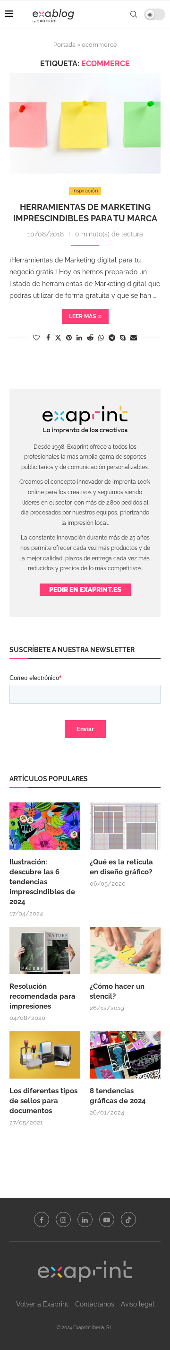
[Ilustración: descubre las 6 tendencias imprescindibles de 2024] (44, 826)
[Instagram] (63, 1219)
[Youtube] (106, 1219)
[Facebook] (41, 1219)
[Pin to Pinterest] (69, 337)
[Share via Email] (133, 337)
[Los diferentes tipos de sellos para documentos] (44, 1055)
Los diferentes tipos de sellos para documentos (43, 1101)
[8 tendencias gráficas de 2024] (125, 1055)
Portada (64, 44)
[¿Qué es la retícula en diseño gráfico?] (125, 826)
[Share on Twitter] (58, 337)
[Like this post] (36, 337)
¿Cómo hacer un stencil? (117, 991)
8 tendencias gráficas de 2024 (119, 1096)
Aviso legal (137, 1304)
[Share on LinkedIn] (79, 337)
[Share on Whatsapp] (101, 337)
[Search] (133, 14)
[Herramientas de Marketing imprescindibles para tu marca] (85, 123)
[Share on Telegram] (112, 337)
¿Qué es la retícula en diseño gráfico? (121, 867)
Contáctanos (94, 1304)
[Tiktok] (128, 1219)
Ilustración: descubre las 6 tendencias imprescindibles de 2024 (42, 882)
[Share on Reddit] (90, 337)
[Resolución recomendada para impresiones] (44, 950)
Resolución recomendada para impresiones (42, 996)
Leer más (82, 316)
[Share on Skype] (123, 337)
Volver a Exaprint (42, 1304)
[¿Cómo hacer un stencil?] (125, 950)
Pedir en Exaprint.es (85, 589)
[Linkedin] (85, 1219)
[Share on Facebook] (48, 337)
